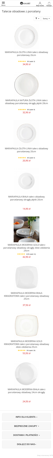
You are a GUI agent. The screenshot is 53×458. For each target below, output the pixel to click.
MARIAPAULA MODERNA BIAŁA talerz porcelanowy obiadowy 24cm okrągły (26, 391)
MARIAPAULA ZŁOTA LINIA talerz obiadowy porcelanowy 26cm (26, 54)
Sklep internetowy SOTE (45, 455)
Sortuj (45, 19)
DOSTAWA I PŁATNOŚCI (26, 435)
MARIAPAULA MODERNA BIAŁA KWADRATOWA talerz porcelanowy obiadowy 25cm (26, 295)
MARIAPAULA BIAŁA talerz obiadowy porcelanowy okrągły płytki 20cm (26, 198)
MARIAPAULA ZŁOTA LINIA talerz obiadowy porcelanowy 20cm (26, 150)
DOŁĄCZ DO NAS (26, 444)
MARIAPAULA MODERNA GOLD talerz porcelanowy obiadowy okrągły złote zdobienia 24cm (26, 247)
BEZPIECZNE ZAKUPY (26, 426)
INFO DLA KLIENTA (26, 417)
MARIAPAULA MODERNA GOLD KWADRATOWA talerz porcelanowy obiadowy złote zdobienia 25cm (26, 344)
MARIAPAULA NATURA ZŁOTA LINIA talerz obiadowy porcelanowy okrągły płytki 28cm (26, 102)
